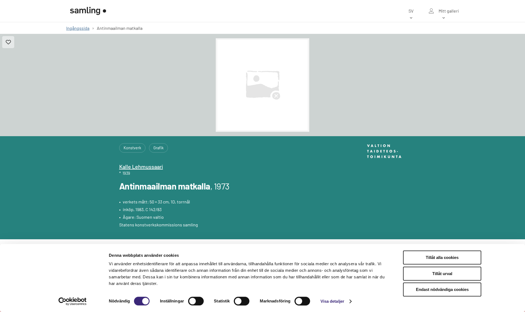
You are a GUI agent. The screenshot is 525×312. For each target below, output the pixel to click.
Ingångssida (77, 28)
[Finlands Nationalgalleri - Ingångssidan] (88, 10)
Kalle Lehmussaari (141, 166)
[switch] (196, 301)
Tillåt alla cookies (442, 257)
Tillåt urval (442, 273)
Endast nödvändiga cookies (442, 289)
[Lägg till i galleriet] (8, 42)
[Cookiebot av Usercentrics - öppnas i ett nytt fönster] (73, 301)
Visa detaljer (332, 301)
